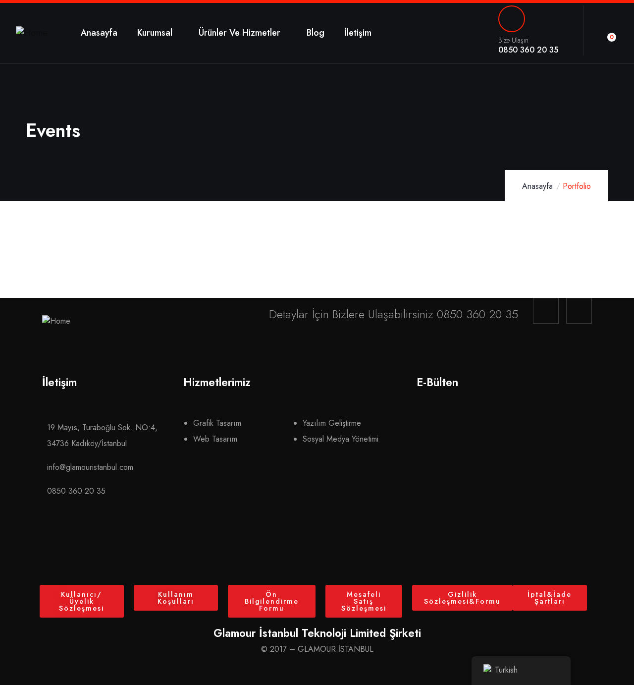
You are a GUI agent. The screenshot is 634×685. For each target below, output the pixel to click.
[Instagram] (546, 311)
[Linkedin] (579, 311)
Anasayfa (537, 186)
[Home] (32, 33)
